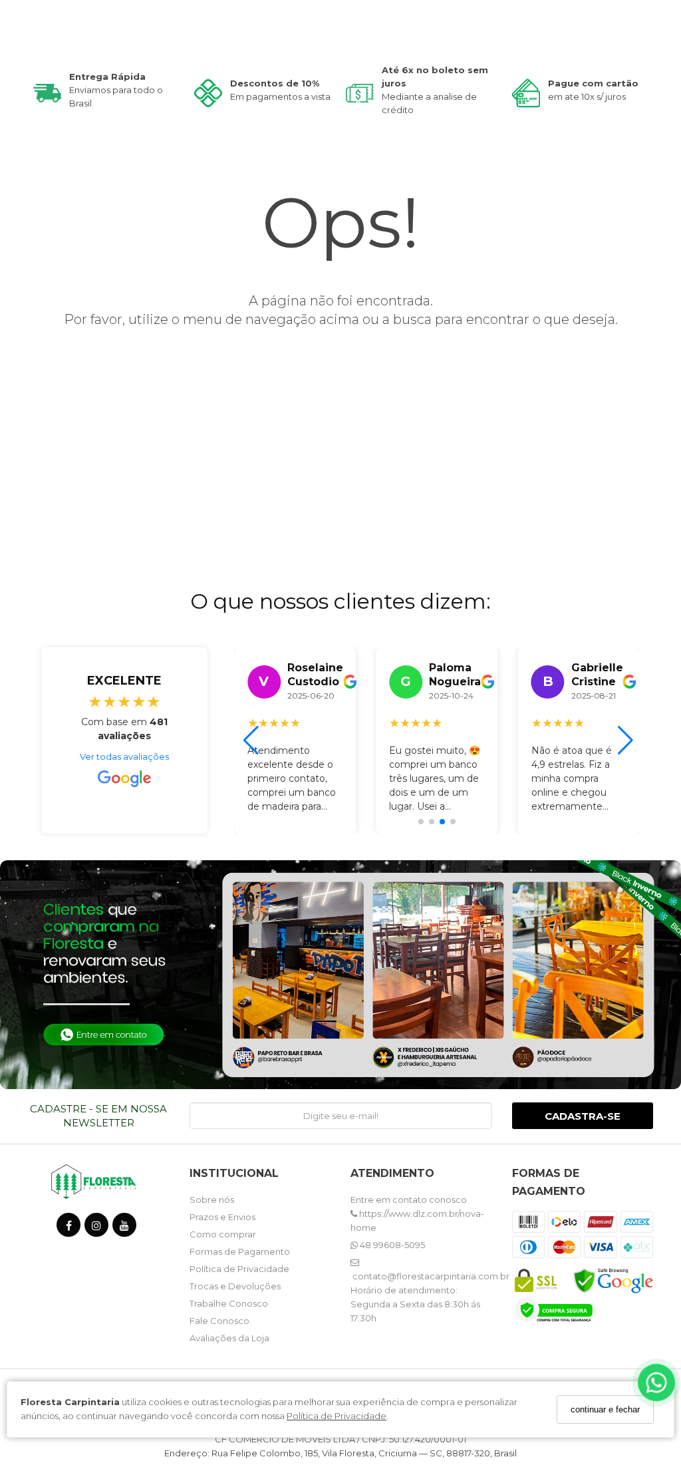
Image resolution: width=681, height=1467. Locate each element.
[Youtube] (124, 1227)
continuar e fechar (605, 1409)
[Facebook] (68, 1227)
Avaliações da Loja (229, 1338)
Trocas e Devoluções (235, 1286)
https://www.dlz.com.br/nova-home (417, 1220)
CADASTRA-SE (582, 1116)
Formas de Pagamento (240, 1251)
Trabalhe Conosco (229, 1303)
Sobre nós (212, 1199)
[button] (421, 821)
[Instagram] (96, 1227)
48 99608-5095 (391, 1244)
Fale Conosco (219, 1320)
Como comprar (223, 1234)
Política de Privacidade (336, 1415)
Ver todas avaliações (124, 756)
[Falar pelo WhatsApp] (657, 1383)
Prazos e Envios (222, 1217)
